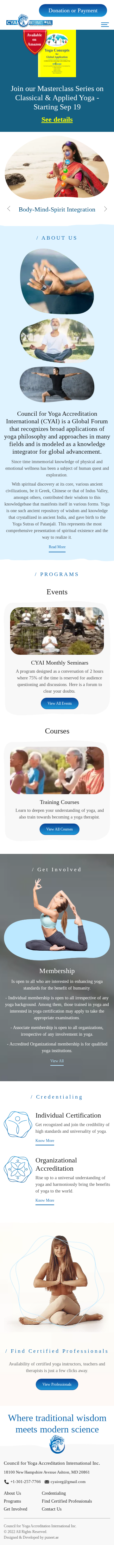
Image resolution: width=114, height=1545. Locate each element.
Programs (12, 1501)
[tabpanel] (57, 174)
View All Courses (59, 829)
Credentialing (54, 1493)
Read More (57, 547)
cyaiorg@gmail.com (68, 1481)
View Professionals (57, 1384)
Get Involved (15, 1509)
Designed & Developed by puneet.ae (31, 1537)
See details (57, 119)
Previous (8, 208)
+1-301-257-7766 (25, 1481)
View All (57, 1061)
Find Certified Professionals (67, 1501)
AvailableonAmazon (34, 39)
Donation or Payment (73, 10)
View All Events (60, 703)
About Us (12, 1493)
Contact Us (51, 1509)
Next (105, 208)
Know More (44, 1140)
